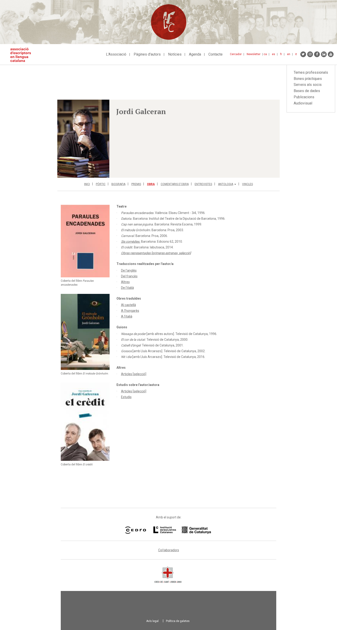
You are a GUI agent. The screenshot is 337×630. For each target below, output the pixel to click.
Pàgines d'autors (147, 54)
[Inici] (22, 55)
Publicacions (304, 97)
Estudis (126, 397)
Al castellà (128, 305)
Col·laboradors (168, 550)
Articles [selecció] (133, 374)
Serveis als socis (308, 84)
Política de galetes (178, 621)
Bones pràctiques (308, 78)
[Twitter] (303, 54)
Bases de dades (307, 91)
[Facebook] (317, 54)
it (296, 54)
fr (281, 54)
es (273, 54)
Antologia (225, 184)
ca (265, 54)
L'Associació (116, 54)
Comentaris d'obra (175, 184)
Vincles (247, 184)
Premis (136, 184)
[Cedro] (135, 530)
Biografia (118, 184)
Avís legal (152, 621)
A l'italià (126, 316)
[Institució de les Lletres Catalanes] (182, 530)
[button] (83, 139)
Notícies (175, 54)
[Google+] (324, 54)
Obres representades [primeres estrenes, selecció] (156, 253)
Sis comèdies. (130, 241)
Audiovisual (303, 103)
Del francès (129, 276)
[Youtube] (331, 54)
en (288, 54)
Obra (151, 184)
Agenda (195, 54)
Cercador (236, 54)
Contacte (215, 54)
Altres (125, 282)
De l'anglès (129, 270)
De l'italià (127, 288)
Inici (87, 184)
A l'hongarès (130, 310)
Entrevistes (203, 184)
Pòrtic (100, 184)
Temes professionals (311, 72)
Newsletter (253, 54)
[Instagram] (310, 54)
